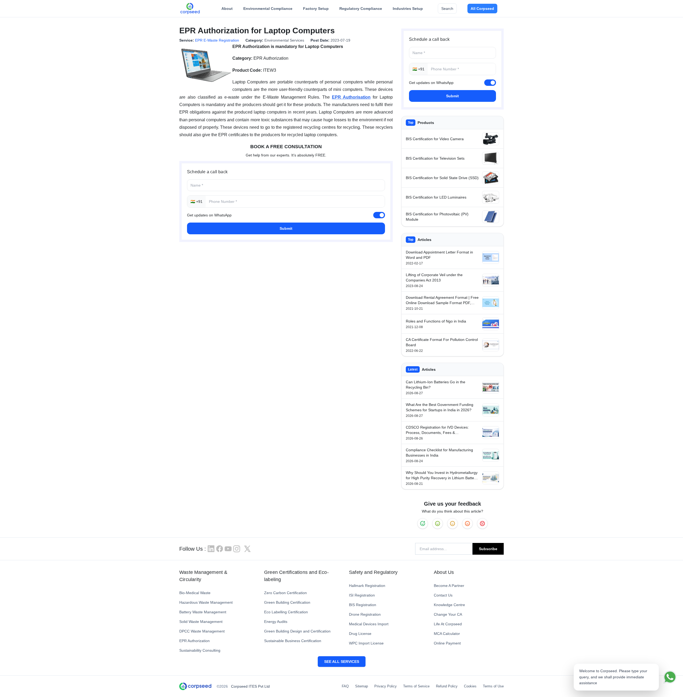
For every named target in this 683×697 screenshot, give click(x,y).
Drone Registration (365, 614)
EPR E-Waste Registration (217, 40)
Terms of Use (493, 686)
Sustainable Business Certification (292, 641)
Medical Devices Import (368, 624)
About (227, 8)
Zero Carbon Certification (285, 593)
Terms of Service (416, 686)
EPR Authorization (194, 641)
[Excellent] (422, 523)
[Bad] (482, 523)
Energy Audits (275, 621)
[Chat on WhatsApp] (670, 677)
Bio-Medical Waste (195, 593)
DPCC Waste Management (202, 631)
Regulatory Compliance (360, 8)
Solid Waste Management (201, 621)
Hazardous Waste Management (206, 602)
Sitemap (361, 686)
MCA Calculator (447, 633)
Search (447, 8)
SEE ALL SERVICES (341, 661)
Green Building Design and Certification (297, 631)
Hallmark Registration (367, 585)
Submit (286, 228)
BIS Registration (362, 605)
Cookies (470, 686)
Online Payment (447, 643)
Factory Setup (316, 8)
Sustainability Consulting (199, 650)
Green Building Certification (287, 602)
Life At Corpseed (448, 624)
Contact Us (443, 595)
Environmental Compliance (267, 8)
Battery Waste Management (202, 612)
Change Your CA (448, 614)
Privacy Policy (385, 686)
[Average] (452, 523)
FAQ (345, 686)
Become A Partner (449, 585)
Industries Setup (408, 8)
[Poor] (467, 523)
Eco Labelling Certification (286, 612)
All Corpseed (482, 8)
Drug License (360, 633)
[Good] (437, 523)
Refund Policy (447, 686)
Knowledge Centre (449, 605)
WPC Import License (366, 643)
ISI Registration (362, 595)
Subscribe (488, 549)
